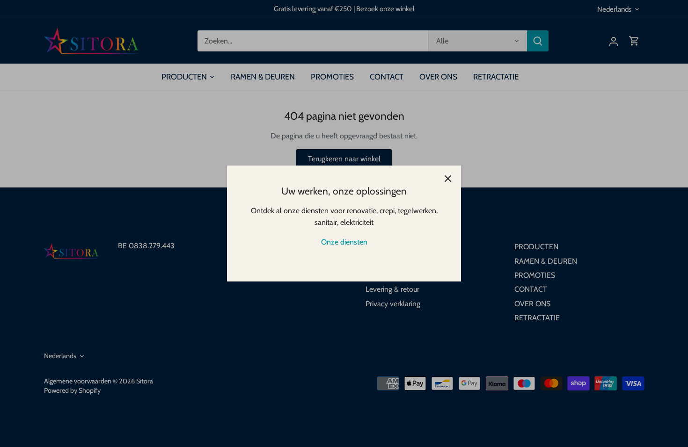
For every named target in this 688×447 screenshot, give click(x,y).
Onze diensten (344, 242)
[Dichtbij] (448, 178)
